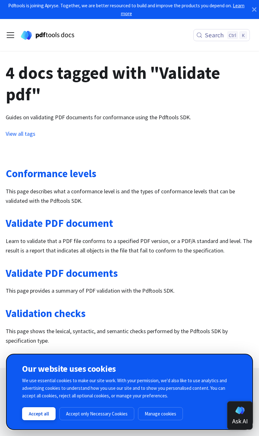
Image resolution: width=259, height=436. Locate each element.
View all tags (20, 133)
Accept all (39, 414)
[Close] (254, 9)
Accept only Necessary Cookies (97, 414)
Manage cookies (160, 414)
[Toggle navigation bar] (10, 35)
